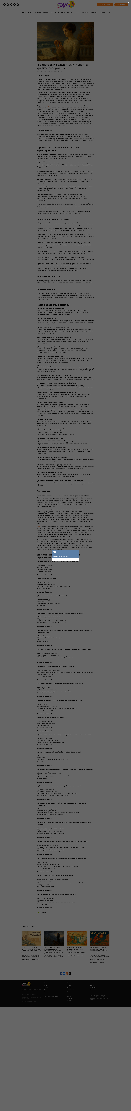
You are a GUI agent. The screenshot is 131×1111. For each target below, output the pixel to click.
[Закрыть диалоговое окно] (128, 2)
